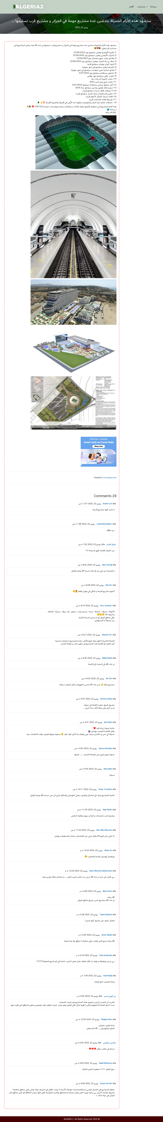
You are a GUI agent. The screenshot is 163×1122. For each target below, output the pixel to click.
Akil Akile (108, 769)
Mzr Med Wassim (104, 830)
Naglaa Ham (106, 1019)
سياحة (153, 7)
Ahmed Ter (107, 634)
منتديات (141, 7)
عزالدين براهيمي (109, 1042)
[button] (147, 7)
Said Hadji (107, 975)
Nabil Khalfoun (105, 1063)
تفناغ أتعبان (111, 544)
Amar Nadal (107, 935)
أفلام (131, 7)
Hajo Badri (107, 809)
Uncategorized (109, 477)
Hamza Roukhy (105, 748)
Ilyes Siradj (107, 565)
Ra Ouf (109, 678)
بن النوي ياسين (110, 996)
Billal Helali (107, 658)
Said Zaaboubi (105, 955)
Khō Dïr (108, 585)
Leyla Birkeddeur (104, 524)
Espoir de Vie (106, 1083)
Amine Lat (107, 503)
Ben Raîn (108, 722)
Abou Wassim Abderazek (100, 871)
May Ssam (107, 891)
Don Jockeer (106, 605)
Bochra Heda (106, 699)
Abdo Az (108, 850)
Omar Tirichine (105, 789)
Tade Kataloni (106, 914)
